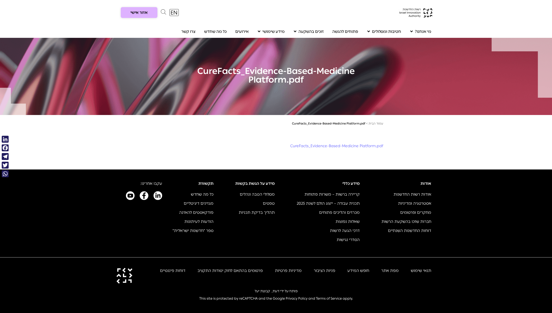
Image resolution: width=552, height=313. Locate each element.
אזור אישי (139, 12)
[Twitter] (5, 165)
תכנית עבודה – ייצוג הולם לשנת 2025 (328, 203)
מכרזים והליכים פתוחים (339, 212)
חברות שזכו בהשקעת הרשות (406, 221)
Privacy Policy (296, 298)
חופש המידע (358, 270)
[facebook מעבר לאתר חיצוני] (144, 196)
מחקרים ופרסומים (415, 212)
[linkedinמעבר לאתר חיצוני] (158, 196)
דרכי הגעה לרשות (345, 230)
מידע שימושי (273, 31)
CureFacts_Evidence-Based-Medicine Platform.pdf (336, 146)
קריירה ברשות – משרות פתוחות (332, 194)
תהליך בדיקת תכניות (257, 212)
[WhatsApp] (5, 173)
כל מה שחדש (215, 31)
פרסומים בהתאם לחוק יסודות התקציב (230, 270)
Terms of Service (329, 298)
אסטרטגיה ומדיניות (414, 203)
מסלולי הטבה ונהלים (257, 194)
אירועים (242, 31)
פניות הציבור (324, 270)
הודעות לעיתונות (198, 221)
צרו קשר (188, 31)
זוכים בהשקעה (311, 31)
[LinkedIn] (5, 139)
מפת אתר (390, 270)
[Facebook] (5, 148)
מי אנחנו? (423, 31)
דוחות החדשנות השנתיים (409, 230)
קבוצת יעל (262, 291)
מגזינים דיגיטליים (198, 203)
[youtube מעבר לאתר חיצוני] (130, 196)
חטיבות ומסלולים (386, 31)
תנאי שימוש (421, 270)
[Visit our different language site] (174, 12)
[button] (163, 13)
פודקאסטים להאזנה (196, 212)
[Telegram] (5, 156)
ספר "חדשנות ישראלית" (192, 230)
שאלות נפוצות (348, 221)
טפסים (269, 203)
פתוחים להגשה (345, 31)
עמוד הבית (376, 123)
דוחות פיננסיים (172, 270)
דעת (276, 291)
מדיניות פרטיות (288, 270)
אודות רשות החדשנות (412, 194)
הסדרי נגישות (348, 239)
